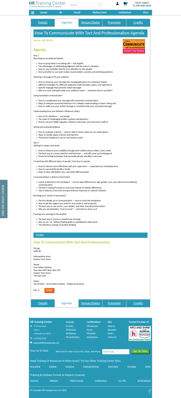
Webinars (54, 381)
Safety (148, 367)
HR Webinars (71, 333)
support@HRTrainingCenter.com (46, 343)
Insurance (69, 367)
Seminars (34, 381)
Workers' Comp (99, 12)
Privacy (111, 333)
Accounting (35, 367)
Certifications (125, 12)
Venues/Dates (90, 22)
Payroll (77, 12)
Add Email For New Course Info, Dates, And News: (78, 352)
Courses (43, 12)
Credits (138, 22)
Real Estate (113, 367)
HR (60, 12)
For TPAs (122, 381)
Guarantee (112, 330)
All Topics (69, 326)
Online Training (76, 381)
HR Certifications (72, 337)
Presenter (114, 22)
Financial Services (91, 367)
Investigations (92, 337)
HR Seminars (71, 330)
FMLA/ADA (91, 333)
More (145, 12)
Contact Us (112, 337)
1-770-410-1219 (39, 338)
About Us (111, 326)
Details (42, 22)
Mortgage (131, 367)
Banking (52, 367)
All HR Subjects (144, 381)
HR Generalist (92, 326)
